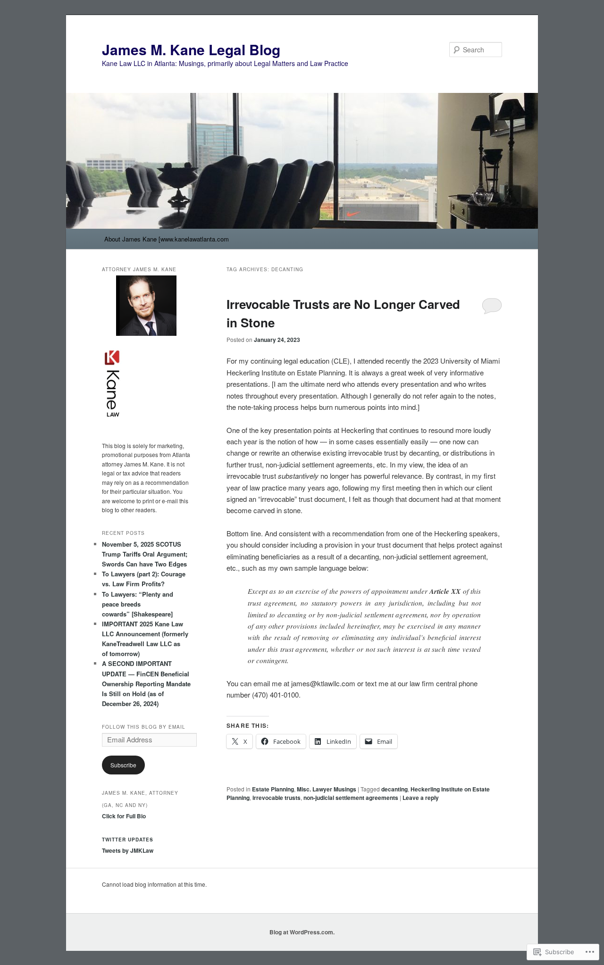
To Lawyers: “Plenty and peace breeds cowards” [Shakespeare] (137, 604)
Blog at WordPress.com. (302, 932)
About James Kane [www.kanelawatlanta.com (166, 238)
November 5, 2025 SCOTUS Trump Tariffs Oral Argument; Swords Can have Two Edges (144, 554)
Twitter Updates (127, 839)
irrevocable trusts (276, 797)
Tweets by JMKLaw (127, 850)
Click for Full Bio (124, 816)
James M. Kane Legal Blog (191, 49)
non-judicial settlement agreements (350, 797)
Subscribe (123, 765)
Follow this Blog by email (143, 727)
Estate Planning (273, 789)
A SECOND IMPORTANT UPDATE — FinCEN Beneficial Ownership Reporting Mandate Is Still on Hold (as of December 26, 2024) (146, 683)
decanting (394, 789)
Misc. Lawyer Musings (326, 789)
